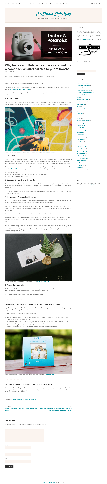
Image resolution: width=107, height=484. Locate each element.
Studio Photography (82, 158)
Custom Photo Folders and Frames (85, 92)
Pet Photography (81, 137)
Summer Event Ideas (82, 160)
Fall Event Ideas (81, 104)
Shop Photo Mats (54, 4)
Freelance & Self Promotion (84, 109)
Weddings (79, 167)
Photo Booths (80, 139)
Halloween (79, 116)
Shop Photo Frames (32, 4)
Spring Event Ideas (81, 153)
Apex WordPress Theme (49, 482)
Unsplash (46, 281)
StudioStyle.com (50, 374)
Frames (79, 106)
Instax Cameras (17, 399)
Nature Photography (82, 130)
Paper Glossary (80, 134)
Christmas (79, 87)
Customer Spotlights (82, 95)
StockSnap (45, 152)
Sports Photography (82, 151)
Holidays (79, 118)
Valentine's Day (81, 165)
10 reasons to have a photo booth (19, 89)
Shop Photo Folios (43, 4)
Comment (7, 428)
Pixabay (52, 152)
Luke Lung (39, 281)
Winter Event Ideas (81, 170)
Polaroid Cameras (30, 399)
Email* (6, 452)
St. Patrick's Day (81, 155)
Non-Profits (80, 132)
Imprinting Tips (81, 123)
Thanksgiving (80, 162)
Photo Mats (80, 144)
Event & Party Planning (82, 99)
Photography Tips (81, 146)
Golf (78, 111)
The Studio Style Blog (53, 14)
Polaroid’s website (17, 169)
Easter (78, 97)
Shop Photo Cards (64, 4)
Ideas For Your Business (83, 120)
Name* (6, 445)
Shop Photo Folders (21, 4)
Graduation (80, 113)
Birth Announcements (82, 83)
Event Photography (81, 102)
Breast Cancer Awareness (83, 85)
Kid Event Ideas (80, 127)
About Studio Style (9, 4)
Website (7, 459)
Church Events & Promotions (84, 90)
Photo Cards (80, 141)
